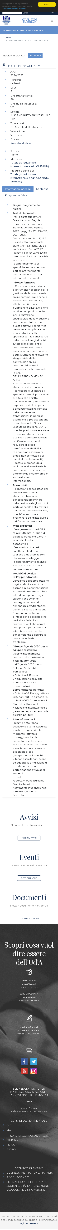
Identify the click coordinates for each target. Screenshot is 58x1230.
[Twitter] (34, 1061)
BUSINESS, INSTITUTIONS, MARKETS (29, 1172)
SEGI (9, 1129)
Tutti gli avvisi (29, 838)
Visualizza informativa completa (14, 8)
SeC (8, 1125)
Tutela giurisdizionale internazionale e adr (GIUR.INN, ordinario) (29, 178)
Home (8, 37)
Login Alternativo (29, 1223)
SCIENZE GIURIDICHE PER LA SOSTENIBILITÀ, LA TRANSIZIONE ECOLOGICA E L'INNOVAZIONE (27, 1185)
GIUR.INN (12, 1140)
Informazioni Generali (18, 188)
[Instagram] (34, 1070)
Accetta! (47, 4)
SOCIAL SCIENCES (17, 1177)
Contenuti (42, 188)
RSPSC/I (11, 1149)
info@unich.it (32, 1027)
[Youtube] (24, 1070)
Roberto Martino (20, 143)
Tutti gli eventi (29, 878)
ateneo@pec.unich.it (31, 1030)
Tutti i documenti (29, 918)
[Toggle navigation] (52, 13)
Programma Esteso (17, 195)
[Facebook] (24, 1061)
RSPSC (10, 1144)
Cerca (25, 13)
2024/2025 (35, 55)
